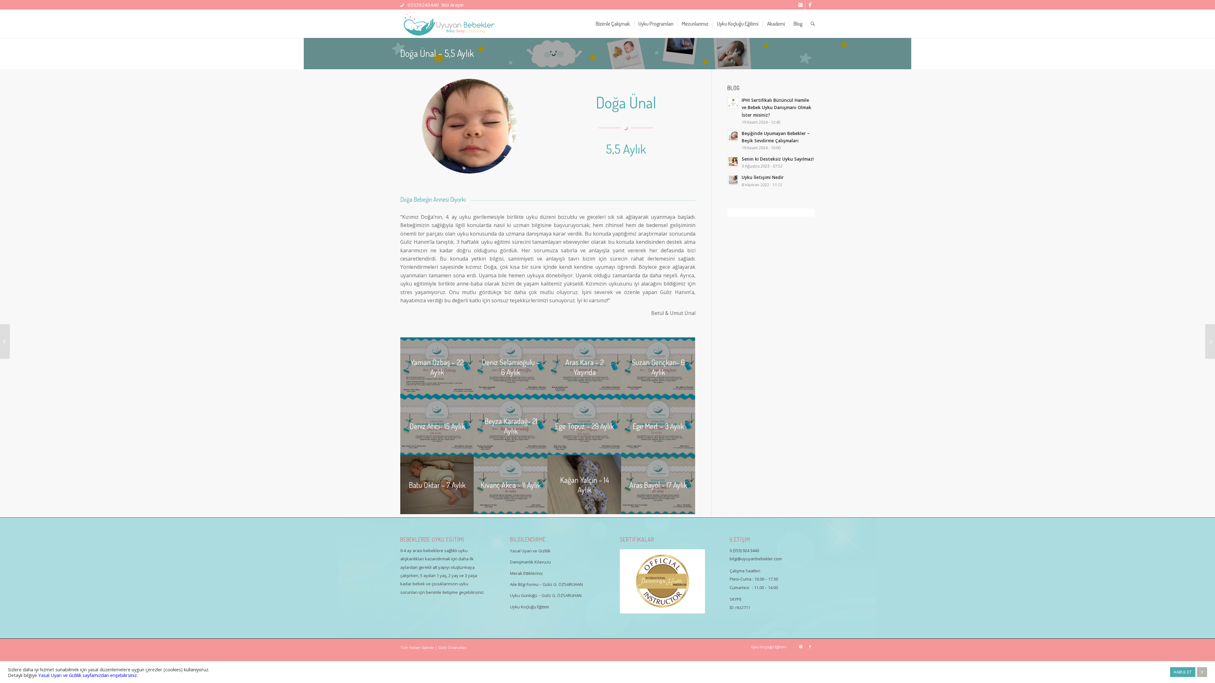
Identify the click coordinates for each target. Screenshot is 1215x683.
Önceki (634, 581)
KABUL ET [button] (1183, 672)
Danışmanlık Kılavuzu (530, 562)
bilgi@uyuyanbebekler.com (756, 559)
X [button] (1202, 672)
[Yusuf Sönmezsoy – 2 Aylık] (1210, 341)
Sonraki (690, 581)
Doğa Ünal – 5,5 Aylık (437, 53)
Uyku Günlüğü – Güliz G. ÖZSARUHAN (546, 595)
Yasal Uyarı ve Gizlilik (530, 551)
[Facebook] (810, 4)
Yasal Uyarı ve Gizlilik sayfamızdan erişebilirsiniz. (88, 675)
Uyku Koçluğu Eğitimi (529, 607)
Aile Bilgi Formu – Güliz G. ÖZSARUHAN (546, 584)
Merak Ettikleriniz (526, 573)
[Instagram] (800, 4)
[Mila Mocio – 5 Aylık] (5, 341)
